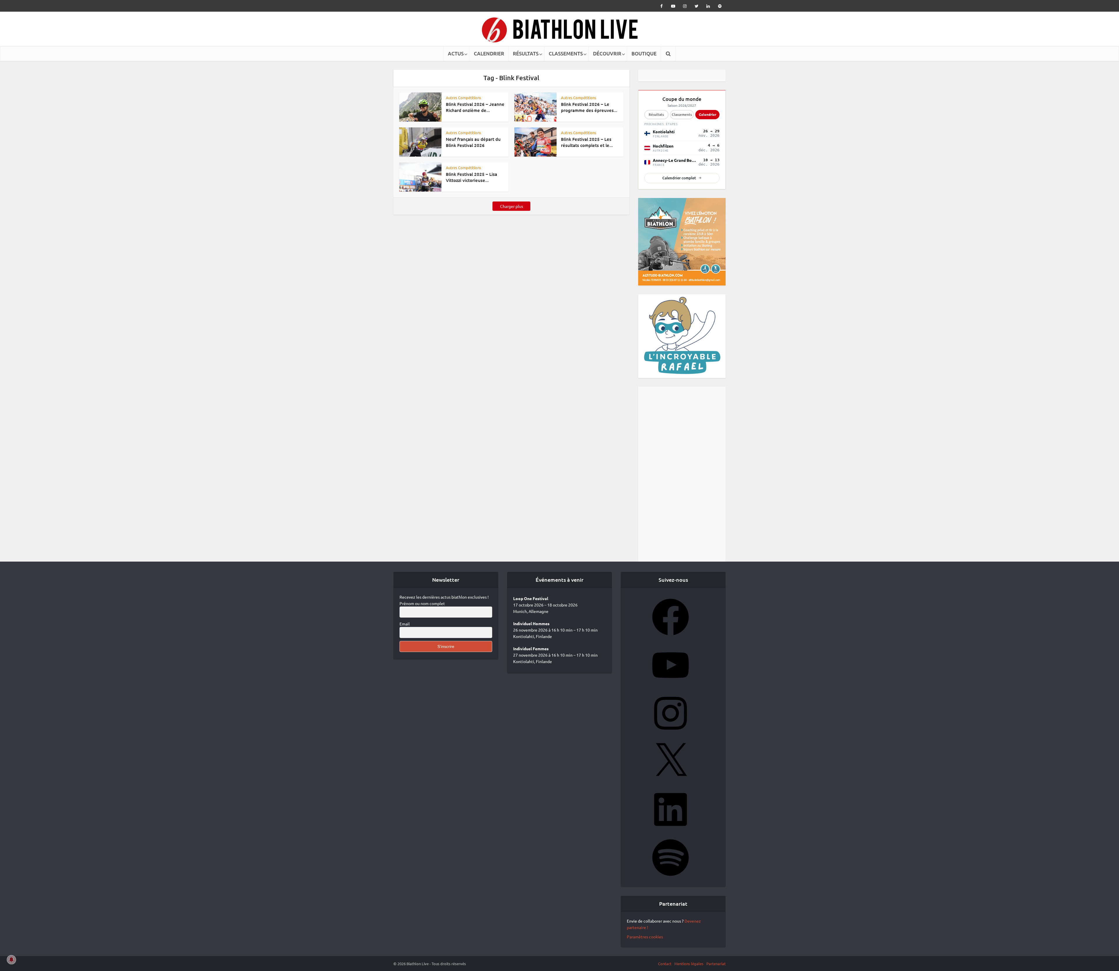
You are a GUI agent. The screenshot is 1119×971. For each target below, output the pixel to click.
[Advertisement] (682, 487)
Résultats (656, 127)
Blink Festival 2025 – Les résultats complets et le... (587, 142)
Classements (682, 127)
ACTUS (456, 53)
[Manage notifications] (11, 959)
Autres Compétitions (463, 97)
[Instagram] (670, 746)
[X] (670, 795)
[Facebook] (670, 650)
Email (405, 637)
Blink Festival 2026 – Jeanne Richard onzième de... (475, 107)
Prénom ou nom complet (422, 616)
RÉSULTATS (526, 53)
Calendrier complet (679, 191)
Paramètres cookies (645, 950)
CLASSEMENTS (566, 53)
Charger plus (511, 206)
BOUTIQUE (644, 53)
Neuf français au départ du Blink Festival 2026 (473, 142)
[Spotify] (670, 891)
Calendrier (707, 127)
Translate (686, 85)
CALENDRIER (489, 53)
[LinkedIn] (670, 843)
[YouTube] (670, 698)
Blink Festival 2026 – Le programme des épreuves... (589, 107)
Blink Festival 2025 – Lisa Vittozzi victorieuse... (471, 177)
